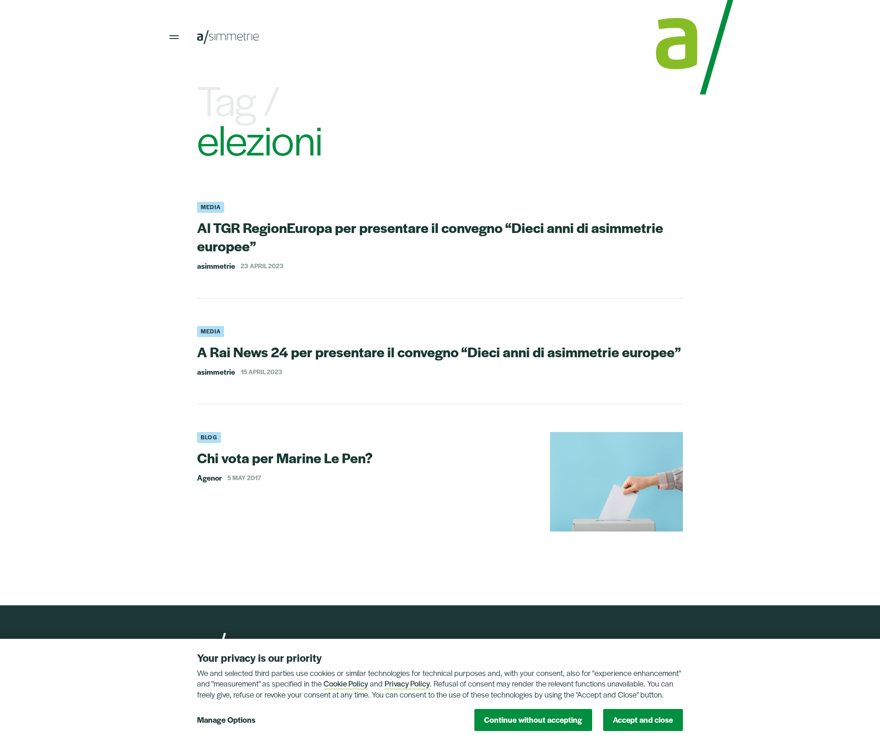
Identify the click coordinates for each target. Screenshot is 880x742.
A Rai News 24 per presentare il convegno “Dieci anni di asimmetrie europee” (439, 351)
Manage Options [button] (226, 719)
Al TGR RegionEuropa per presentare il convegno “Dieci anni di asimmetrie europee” (430, 236)
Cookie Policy (346, 683)
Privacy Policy (407, 683)
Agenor (209, 477)
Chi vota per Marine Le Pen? (285, 457)
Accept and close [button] (643, 719)
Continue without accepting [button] (533, 719)
